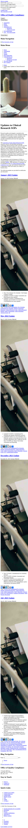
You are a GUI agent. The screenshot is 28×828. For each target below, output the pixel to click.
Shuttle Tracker (7, 796)
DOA (14, 745)
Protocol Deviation (15, 742)
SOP (9, 307)
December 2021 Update (10, 456)
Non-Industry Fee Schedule (18, 307)
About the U (7, 814)
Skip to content (4, 1)
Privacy (5, 811)
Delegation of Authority (6, 745)
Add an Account (11, 29)
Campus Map (7, 795)
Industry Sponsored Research (8, 449)
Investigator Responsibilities (15, 744)
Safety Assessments (9, 311)
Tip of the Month (8, 61)
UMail (5, 799)
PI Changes (8, 746)
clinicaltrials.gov (8, 27)
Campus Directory (8, 794)
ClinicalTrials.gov (8, 57)
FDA (10, 751)
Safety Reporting (19, 311)
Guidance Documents (18, 593)
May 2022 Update (8, 316)
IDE (8, 751)
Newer (5, 760)
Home (5, 50)
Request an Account (12, 59)
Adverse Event (4, 312)
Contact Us (6, 783)
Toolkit (5, 54)
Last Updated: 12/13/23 (6, 826)
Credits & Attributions (9, 813)
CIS (5, 798)
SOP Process (9, 593)
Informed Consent (5, 748)
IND (14, 749)
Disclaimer (6, 810)
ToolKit (6, 25)
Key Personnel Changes (18, 746)
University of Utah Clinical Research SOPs (13, 142)
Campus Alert (4, 10)
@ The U (6, 801)
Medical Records (14, 748)
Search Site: (3, 2)
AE (9, 312)
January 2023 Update (9, 175)
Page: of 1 (10, 757)
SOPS (5, 24)
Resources (9, 28)
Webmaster (6, 784)
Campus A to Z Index (9, 792)
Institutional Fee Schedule (7, 308)
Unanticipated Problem (12, 452)
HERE (7, 162)
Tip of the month (9, 32)
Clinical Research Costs (11, 310)
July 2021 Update (7, 598)
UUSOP (6, 307)
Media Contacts (7, 815)
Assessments (7, 51)
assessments (7, 22)
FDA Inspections (8, 31)
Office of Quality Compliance (12, 15)
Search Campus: (5, 5)
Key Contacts (7, 62)
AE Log (8, 742)
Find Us (6, 781)
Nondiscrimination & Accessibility (12, 808)
